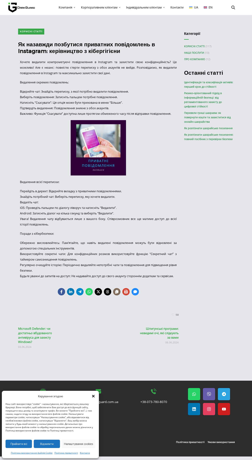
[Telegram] (224, 394)
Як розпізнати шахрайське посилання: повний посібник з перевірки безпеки (208, 137)
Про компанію (194, 59)
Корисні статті (31, 31)
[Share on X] (98, 291)
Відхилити (46, 444)
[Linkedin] (194, 409)
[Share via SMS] (135, 291)
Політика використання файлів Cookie (32, 452)
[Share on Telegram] (80, 291)
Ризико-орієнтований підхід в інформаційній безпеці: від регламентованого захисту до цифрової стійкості (203, 99)
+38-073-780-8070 (153, 402)
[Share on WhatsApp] (89, 291)
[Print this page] (126, 291)
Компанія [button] (65, 7)
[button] (93, 396)
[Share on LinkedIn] (70, 291)
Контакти (85, 452)
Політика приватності (66, 452)
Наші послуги (194, 52)
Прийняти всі (18, 444)
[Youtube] (224, 409)
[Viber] (209, 394)
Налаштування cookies (78, 444)
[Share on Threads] (107, 291)
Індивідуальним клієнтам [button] (144, 7)
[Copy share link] (116, 291)
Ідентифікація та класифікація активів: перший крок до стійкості (208, 84)
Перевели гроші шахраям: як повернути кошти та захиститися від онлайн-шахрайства (207, 117)
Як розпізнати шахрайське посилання (208, 128)
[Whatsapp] (194, 394)
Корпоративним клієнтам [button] (99, 7)
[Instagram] (209, 409)
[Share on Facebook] (61, 291)
